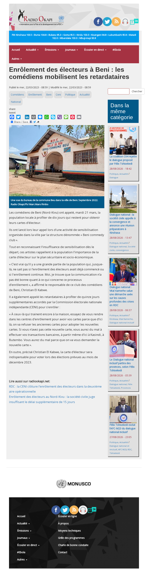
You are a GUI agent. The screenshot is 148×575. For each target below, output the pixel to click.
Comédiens (17, 94)
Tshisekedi (115, 453)
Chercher (137, 91)
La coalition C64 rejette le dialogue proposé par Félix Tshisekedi (123, 160)
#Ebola (117, 49)
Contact (62, 552)
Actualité (31, 49)
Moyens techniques (69, 530)
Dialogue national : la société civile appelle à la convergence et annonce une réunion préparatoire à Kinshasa (123, 223)
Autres (16, 58)
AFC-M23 (122, 449)
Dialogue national (118, 246)
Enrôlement (35, 94)
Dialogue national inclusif (122, 322)
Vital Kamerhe (126, 319)
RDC (130, 449)
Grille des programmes (71, 537)
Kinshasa (114, 319)
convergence (122, 250)
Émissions (51, 49)
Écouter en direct (94, 49)
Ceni (58, 94)
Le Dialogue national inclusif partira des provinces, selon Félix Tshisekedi (122, 365)
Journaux (70, 49)
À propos (63, 523)
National (16, 101)
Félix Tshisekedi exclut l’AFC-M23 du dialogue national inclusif (123, 428)
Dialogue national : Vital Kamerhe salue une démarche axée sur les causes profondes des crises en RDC (122, 296)
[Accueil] (42, 17)
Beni (48, 94)
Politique (70, 94)
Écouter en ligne (67, 516)
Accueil (16, 49)
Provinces (126, 387)
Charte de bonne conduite (73, 545)
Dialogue (114, 177)
